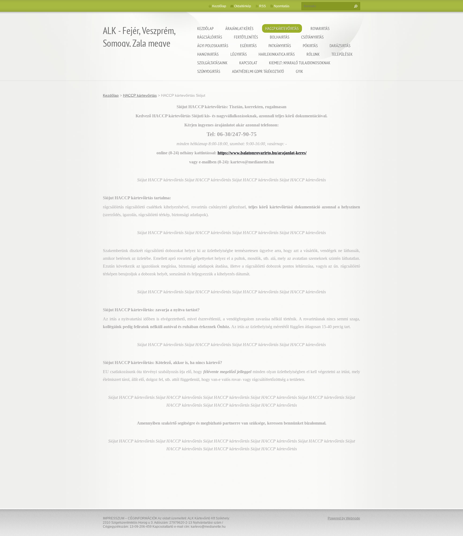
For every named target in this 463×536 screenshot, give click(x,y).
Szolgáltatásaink (212, 62)
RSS (262, 6)
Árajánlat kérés (239, 28)
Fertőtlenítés (246, 37)
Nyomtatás (281, 6)
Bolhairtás (279, 37)
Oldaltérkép (242, 6)
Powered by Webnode (344, 518)
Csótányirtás (312, 37)
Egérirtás (248, 45)
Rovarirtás (320, 28)
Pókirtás (310, 45)
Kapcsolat (248, 62)
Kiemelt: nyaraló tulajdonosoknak (299, 62)
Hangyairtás (208, 54)
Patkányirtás (279, 45)
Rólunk (313, 54)
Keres (355, 6)
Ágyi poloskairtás (212, 45)
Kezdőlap (205, 28)
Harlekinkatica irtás (277, 54)
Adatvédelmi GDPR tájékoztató (258, 71)
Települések (342, 54)
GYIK (299, 71)
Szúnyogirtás (208, 71)
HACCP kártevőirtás (282, 28)
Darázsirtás (340, 45)
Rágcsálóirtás (209, 37)
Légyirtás (238, 54)
